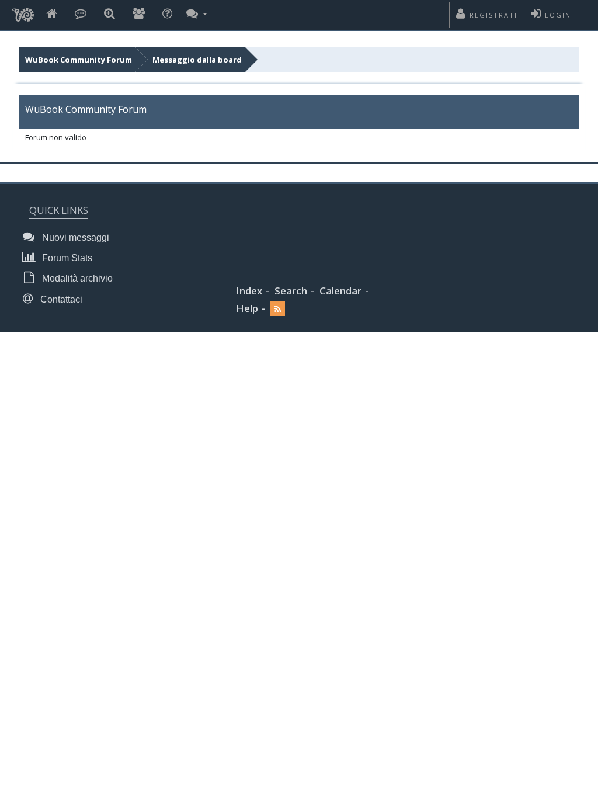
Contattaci (60, 299)
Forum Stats (66, 258)
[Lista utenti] (138, 14)
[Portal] (80, 14)
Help (247, 308)
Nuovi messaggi (74, 237)
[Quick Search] (109, 14)
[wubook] (23, 12)
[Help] (167, 14)
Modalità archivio (76, 278)
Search (290, 290)
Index (249, 290)
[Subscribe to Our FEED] (277, 309)
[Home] (52, 14)
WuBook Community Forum (78, 59)
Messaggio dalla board (197, 59)
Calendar (340, 290)
